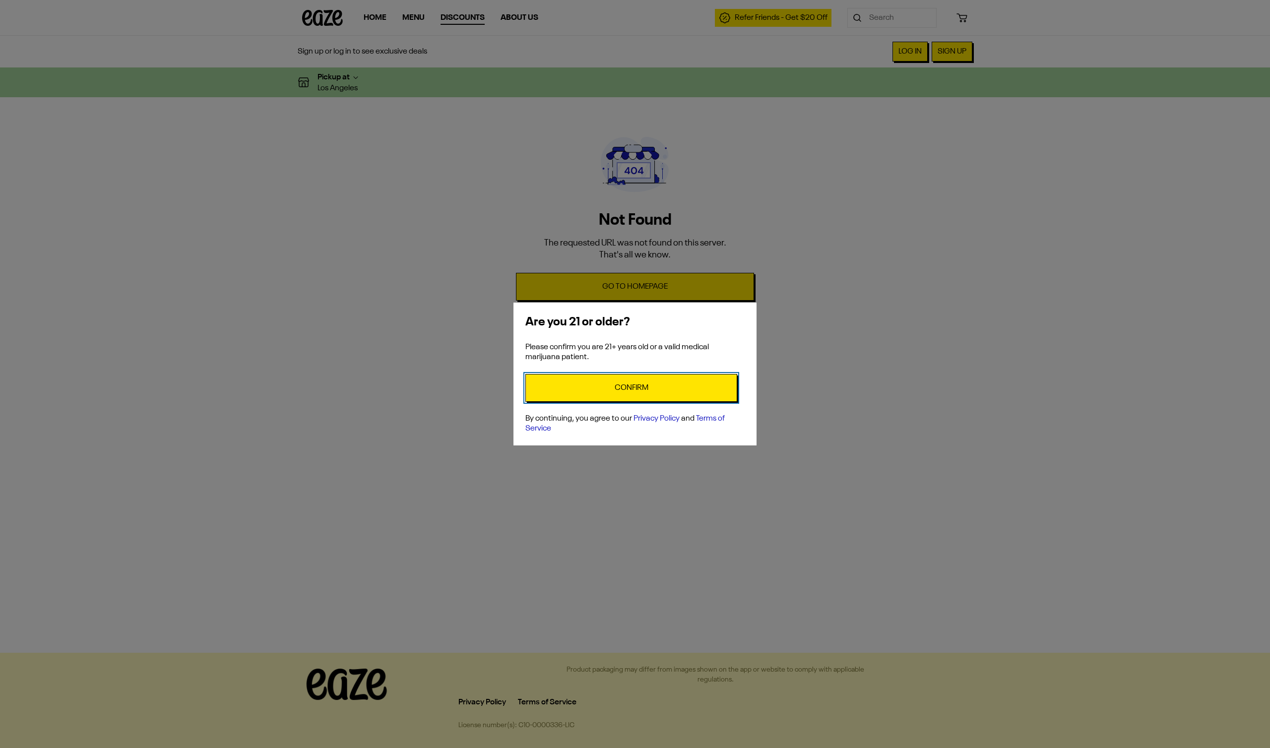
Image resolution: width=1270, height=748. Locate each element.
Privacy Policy (657, 419)
